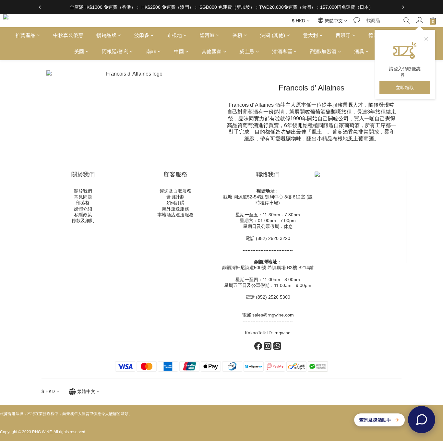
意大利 (310, 35)
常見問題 (83, 196)
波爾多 (142, 35)
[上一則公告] (40, 7)
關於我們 (83, 191)
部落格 (83, 202)
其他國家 (212, 51)
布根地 (174, 35)
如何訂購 (175, 202)
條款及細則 (83, 220)
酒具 (359, 51)
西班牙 (343, 35)
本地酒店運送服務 (175, 214)
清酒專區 (282, 51)
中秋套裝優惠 (68, 35)
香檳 (238, 35)
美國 (79, 51)
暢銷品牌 (106, 35)
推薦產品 (26, 35)
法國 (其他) (272, 35)
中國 (179, 51)
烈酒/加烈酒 (323, 51)
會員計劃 (175, 196)
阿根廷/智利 (115, 51)
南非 (151, 51)
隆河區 (207, 35)
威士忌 (247, 51)
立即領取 (405, 87)
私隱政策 (83, 214)
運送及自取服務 (175, 191)
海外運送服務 (175, 208)
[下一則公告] (403, 7)
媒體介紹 (83, 208)
